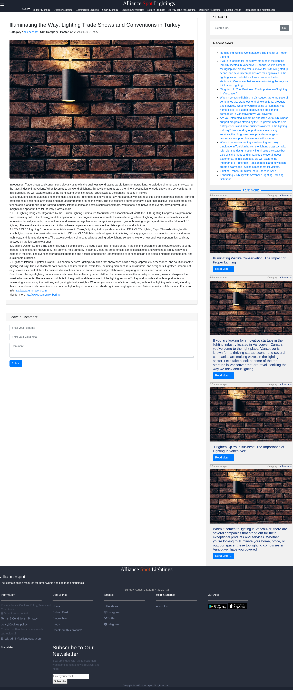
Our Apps (214, 594)
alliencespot (31, 32)
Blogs (56, 624)
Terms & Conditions (13, 618)
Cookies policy (18, 624)
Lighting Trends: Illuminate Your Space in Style (248, 171)
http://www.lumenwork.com (31, 290)
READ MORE (250, 190)
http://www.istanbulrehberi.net (43, 294)
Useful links (60, 594)
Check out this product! (67, 630)
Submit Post (60, 612)
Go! (284, 27)
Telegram (113, 624)
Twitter (111, 618)
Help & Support (165, 594)
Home (56, 606)
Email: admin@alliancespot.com (21, 638)
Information (8, 594)
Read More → (223, 268)
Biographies (60, 618)
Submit (16, 363)
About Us (162, 606)
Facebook (112, 606)
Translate (7, 647)
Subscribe (60, 681)
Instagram (113, 612)
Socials (109, 594)
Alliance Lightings (149, 3)
